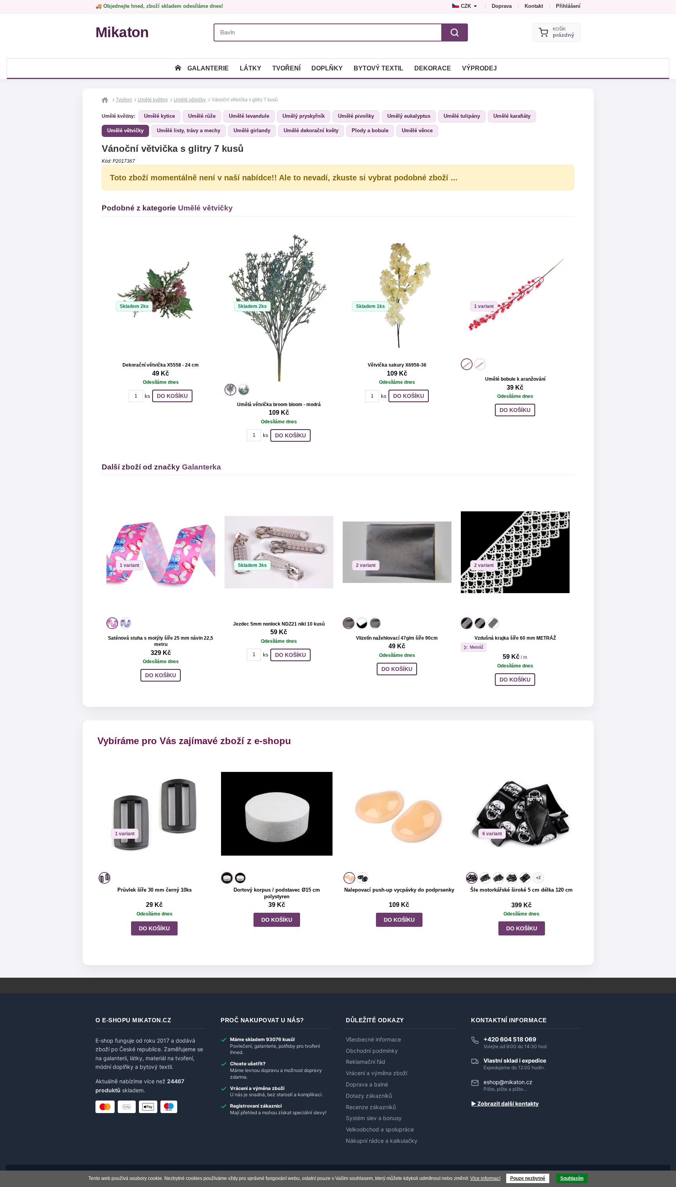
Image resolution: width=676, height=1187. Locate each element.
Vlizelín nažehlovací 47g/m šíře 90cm (397, 638)
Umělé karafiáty (511, 116)
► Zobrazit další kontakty (505, 1104)
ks (147, 396)
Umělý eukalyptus (408, 116)
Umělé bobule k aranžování (515, 379)
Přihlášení (568, 6)
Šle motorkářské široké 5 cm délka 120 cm (521, 890)
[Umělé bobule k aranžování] (515, 293)
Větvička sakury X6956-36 (397, 365)
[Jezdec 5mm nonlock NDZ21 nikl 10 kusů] (279, 552)
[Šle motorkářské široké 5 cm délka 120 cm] (521, 814)
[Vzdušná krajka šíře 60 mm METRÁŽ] (515, 552)
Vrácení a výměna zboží (376, 1073)
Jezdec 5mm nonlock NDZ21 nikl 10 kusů (279, 624)
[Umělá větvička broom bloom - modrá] (279, 306)
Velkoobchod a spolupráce (380, 1129)
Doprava (502, 6)
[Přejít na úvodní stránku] (106, 100)
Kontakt (534, 6)
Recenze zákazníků (371, 1107)
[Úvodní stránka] (178, 68)
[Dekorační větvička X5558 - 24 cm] (160, 293)
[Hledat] (454, 32)
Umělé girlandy (252, 130)
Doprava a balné (367, 1084)
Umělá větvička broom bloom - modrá (279, 404)
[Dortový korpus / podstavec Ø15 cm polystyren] (277, 814)
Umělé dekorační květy (311, 130)
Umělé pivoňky (356, 116)
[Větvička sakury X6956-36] (397, 293)
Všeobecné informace (373, 1039)
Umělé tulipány (462, 116)
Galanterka (201, 467)
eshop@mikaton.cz (508, 1082)
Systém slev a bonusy (374, 1118)
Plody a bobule (370, 130)
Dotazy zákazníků (369, 1096)
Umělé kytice (159, 116)
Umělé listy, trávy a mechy (188, 130)
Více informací (485, 1178)
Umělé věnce (417, 130)
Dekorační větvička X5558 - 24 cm (160, 365)
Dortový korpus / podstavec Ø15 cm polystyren (277, 893)
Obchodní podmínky (372, 1051)
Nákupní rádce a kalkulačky (381, 1141)
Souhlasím (572, 1178)
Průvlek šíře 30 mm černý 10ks (154, 890)
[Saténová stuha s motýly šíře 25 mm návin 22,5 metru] (160, 552)
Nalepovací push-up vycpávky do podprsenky (399, 890)
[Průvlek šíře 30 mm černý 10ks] (154, 814)
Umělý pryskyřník (303, 116)
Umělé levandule (249, 116)
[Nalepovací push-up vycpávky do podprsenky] (399, 814)
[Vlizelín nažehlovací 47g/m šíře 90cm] (397, 552)
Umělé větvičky (125, 130)
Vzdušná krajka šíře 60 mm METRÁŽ (515, 638)
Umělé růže (202, 116)
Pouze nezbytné (527, 1178)
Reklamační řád (365, 1062)
